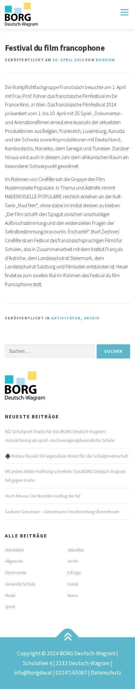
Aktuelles (76, 550)
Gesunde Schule (20, 584)
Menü (124, 12)
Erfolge (74, 572)
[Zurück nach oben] (67, 637)
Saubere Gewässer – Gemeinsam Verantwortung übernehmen (62, 512)
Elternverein (16, 572)
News (73, 595)
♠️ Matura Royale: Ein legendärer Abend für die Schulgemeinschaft (66, 456)
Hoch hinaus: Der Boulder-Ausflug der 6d (42, 496)
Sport (10, 606)
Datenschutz (106, 672)
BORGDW (105, 59)
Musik (10, 595)
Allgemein (14, 561)
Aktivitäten (66, 318)
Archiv (92, 318)
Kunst (73, 584)
